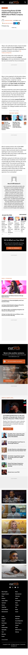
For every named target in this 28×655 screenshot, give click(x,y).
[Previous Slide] (3, 123)
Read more (9, 429)
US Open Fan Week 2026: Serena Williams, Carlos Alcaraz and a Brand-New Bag (13, 315)
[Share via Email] (19, 23)
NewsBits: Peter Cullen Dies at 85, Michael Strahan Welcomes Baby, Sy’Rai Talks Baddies (17, 125)
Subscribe (8, 380)
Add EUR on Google (8, 23)
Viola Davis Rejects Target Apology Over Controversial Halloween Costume (13, 545)
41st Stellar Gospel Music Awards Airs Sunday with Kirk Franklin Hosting (16, 457)
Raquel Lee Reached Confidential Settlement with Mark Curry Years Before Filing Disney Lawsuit (13, 500)
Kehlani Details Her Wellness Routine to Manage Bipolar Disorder (12, 296)
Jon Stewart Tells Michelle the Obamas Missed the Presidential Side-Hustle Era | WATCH (13, 305)
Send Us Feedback (14, 248)
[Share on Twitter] (16, 23)
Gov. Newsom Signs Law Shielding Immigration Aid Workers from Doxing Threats (13, 310)
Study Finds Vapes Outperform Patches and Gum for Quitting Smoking (15, 465)
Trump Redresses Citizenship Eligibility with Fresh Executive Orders (13, 301)
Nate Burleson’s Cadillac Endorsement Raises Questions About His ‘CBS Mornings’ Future (13, 515)
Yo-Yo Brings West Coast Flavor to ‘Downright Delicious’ (16, 442)
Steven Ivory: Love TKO (14, 472)
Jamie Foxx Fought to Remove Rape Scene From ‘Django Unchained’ (13, 561)
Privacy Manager (5, 639)
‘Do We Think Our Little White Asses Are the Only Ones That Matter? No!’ (17, 450)
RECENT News (14, 113)
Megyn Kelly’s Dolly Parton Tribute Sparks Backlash (13, 530)
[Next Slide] (25, 123)
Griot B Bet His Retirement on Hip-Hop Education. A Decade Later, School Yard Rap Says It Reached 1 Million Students (6, 126)
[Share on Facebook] (14, 23)
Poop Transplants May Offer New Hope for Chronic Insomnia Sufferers (13, 576)
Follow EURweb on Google (15, 361)
